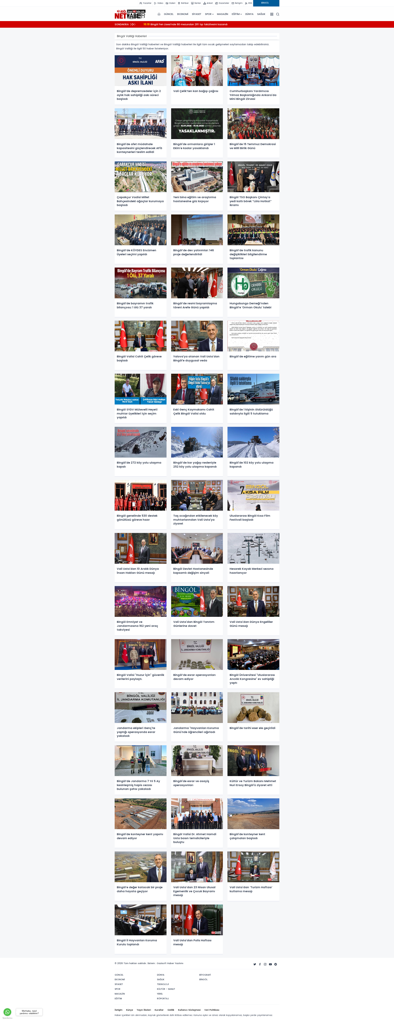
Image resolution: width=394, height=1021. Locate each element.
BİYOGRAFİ (205, 974)
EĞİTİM (236, 14)
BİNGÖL (203, 979)
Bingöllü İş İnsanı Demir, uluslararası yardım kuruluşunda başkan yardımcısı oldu (198, 24)
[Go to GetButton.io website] (7, 1018)
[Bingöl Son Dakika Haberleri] (130, 14)
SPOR (208, 14)
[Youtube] (270, 964)
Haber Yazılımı (175, 963)
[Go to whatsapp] (7, 1012)
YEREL (160, 993)
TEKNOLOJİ (163, 984)
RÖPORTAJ (163, 998)
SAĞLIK (261, 14)
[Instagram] (265, 964)
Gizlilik (170, 1009)
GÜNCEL (168, 14)
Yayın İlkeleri (144, 1009)
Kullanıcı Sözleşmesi (189, 1009)
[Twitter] (254, 964)
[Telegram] (275, 964)
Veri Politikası (211, 1009)
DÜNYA (249, 14)
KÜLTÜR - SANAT (166, 989)
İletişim (118, 1009)
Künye (129, 1009)
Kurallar (159, 1009)
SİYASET (196, 14)
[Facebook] (259, 964)
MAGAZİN (222, 14)
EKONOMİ (182, 14)
